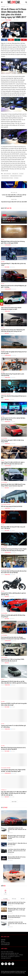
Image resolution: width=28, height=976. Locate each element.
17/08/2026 (12, 399)
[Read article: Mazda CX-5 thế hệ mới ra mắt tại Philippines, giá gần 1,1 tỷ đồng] (14, 275)
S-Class (16, 177)
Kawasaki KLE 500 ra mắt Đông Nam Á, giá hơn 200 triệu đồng (13, 593)
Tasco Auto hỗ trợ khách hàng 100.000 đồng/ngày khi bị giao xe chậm (11, 308)
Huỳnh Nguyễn (8, 244)
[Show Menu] (1, 2)
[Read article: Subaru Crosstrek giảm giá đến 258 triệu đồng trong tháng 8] (14, 605)
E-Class (21, 173)
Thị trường (4, 438)
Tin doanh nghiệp (5, 305)
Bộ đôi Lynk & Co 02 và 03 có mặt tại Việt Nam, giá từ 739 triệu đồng (13, 418)
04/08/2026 (12, 596)
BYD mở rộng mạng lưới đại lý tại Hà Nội (11, 506)
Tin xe (7, 6)
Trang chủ (3, 6)
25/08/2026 (14, 221)
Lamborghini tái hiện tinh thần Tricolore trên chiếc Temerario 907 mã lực (17, 829)
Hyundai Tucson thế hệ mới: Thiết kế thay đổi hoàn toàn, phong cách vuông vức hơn (13, 330)
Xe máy (3, 261)
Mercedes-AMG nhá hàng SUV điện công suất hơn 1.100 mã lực (13, 527)
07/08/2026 (13, 574)
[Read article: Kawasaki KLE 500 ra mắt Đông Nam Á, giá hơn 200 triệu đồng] (14, 583)
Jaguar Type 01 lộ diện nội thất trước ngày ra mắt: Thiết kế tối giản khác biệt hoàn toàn (12, 463)
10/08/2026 (14, 552)
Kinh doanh (4, 657)
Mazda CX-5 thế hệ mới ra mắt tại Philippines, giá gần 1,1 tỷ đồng (13, 286)
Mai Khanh (7, 618)
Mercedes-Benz (5, 175)
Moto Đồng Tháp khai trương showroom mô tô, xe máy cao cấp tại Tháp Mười (13, 748)
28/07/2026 (13, 751)
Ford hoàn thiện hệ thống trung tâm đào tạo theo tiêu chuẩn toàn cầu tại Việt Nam (13, 571)
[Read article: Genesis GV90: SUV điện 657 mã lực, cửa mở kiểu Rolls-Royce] (4, 858)
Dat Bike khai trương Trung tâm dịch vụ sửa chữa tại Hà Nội (12, 374)
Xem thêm (14, 801)
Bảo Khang (7, 267)
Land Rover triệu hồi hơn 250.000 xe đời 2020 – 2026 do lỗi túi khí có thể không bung (17, 851)
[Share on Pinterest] (24, 40)
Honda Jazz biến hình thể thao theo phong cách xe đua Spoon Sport (16, 902)
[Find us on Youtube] (6, 964)
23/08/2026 (11, 853)
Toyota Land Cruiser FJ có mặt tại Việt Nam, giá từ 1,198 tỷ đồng (13, 726)
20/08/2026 (14, 289)
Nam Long (8, 221)
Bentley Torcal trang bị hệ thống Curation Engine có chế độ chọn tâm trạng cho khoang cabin (14, 549)
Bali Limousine (7, 173)
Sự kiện (3, 349)
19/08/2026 (12, 333)
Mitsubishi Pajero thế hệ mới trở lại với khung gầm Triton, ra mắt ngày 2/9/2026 (13, 242)
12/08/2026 (14, 465)
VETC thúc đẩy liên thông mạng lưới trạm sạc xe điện (13, 396)
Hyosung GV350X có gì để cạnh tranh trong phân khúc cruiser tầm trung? (14, 704)
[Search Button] (26, 2)
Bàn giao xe (15, 173)
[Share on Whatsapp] (17, 40)
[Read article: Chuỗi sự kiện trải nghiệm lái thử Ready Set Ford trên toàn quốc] (14, 342)
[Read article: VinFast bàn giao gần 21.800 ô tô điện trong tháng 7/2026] (14, 430)
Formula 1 (4, 789)
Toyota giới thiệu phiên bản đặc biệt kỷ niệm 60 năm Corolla (14, 218)
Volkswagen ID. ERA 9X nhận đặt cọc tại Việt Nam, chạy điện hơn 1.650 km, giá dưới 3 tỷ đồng (14, 682)
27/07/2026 (14, 773)
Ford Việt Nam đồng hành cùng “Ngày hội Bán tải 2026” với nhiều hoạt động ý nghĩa (13, 770)
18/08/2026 (13, 377)
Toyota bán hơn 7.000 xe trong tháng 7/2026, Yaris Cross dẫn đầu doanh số (12, 660)
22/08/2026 (11, 860)
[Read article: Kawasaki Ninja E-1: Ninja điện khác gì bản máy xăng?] (14, 253)
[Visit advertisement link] (14, 184)
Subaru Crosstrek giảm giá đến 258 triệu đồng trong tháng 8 (13, 615)
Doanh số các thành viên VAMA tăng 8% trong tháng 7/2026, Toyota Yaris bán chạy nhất (13, 485)
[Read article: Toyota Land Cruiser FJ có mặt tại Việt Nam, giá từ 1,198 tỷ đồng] (14, 715)
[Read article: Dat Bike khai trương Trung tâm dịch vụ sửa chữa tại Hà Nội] (14, 364)
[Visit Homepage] (14, 2)
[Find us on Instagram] (9, 964)
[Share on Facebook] (4, 40)
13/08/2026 (13, 443)
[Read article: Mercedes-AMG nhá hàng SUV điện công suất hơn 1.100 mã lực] (14, 516)
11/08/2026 (13, 508)
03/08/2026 (14, 640)
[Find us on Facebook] (2, 964)
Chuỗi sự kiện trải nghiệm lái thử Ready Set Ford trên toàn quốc (14, 352)
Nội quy (3, 941)
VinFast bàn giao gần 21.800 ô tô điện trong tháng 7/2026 (12, 440)
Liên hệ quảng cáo (5, 944)
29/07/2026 (13, 706)
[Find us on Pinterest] (12, 964)
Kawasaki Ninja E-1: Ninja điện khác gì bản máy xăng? (13, 264)
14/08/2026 (13, 421)
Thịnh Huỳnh (8, 20)
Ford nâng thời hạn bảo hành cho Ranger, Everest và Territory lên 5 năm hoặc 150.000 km (13, 638)
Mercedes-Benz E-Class (16, 175)
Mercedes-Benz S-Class (7, 177)
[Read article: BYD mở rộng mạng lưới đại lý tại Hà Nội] (14, 496)
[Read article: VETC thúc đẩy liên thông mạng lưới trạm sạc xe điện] (14, 386)
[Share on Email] (11, 40)
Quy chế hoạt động (5, 943)
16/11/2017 (16, 20)
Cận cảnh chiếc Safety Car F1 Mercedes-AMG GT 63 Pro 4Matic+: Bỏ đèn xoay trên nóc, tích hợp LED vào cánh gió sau (14, 793)
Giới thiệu (3, 939)
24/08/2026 (14, 244)
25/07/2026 (12, 796)
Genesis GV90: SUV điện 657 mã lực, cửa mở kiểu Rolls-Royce (17, 857)
